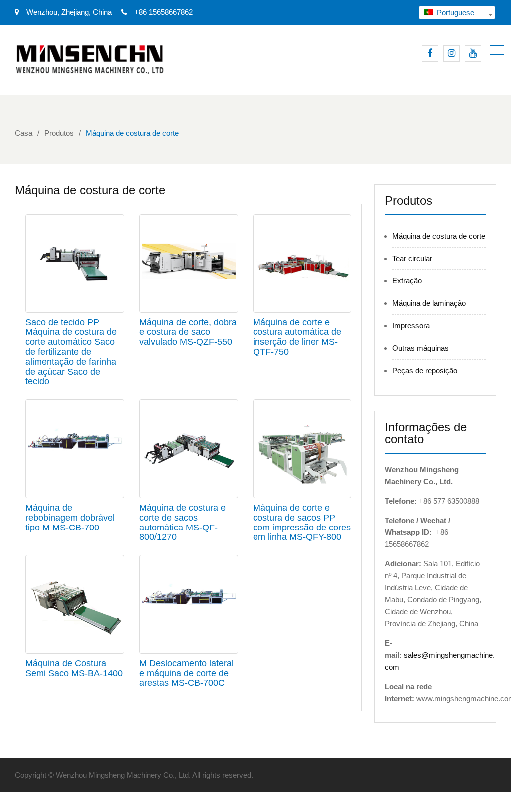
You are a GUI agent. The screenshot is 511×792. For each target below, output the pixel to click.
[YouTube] (473, 53)
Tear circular (412, 258)
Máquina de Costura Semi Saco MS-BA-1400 (74, 668)
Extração (407, 280)
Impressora (411, 325)
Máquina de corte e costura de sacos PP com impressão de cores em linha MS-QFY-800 (302, 522)
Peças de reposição (424, 370)
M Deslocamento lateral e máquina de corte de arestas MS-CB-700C (186, 673)
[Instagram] (451, 53)
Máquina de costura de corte (438, 236)
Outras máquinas (420, 348)
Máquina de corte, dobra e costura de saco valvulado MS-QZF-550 (188, 332)
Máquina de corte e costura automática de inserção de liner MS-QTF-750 (297, 337)
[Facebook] (430, 53)
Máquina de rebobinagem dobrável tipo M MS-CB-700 (70, 517)
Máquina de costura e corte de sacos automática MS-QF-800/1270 (182, 522)
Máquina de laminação (429, 303)
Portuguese (454, 12)
